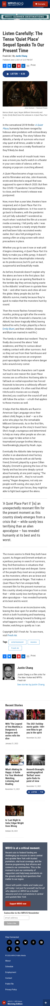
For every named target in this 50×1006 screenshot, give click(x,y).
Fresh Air (12, 635)
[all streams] (46, 1002)
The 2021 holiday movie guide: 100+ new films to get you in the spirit (35, 728)
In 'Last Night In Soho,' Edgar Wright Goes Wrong (14, 823)
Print (33, 65)
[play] (4, 1002)
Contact (8, 978)
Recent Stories (14, 705)
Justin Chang (21, 56)
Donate (41, 4)
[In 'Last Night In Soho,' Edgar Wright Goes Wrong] (14, 811)
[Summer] (25, 17)
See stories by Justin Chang (31, 684)
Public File (9, 984)
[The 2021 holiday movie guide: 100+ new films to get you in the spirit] (36, 714)
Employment (10, 972)
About (8, 961)
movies (34, 642)
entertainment (17, 642)
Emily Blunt (8, 328)
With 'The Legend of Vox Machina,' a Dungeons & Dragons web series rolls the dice (13, 731)
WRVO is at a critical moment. (22, 848)
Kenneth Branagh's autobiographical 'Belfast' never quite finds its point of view (35, 775)
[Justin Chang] (9, 672)
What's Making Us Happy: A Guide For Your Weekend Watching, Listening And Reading (14, 777)
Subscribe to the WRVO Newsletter (21, 913)
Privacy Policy (11, 990)
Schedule (9, 967)
